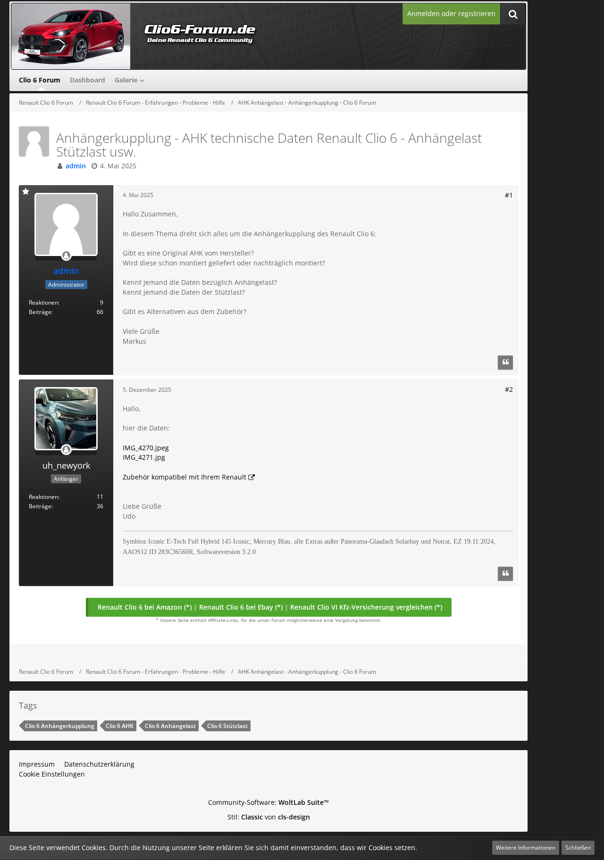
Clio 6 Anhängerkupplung (59, 726)
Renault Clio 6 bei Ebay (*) (241, 607)
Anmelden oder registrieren (451, 13)
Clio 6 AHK (120, 726)
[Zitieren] (505, 363)
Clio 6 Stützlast (227, 726)
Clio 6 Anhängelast (170, 726)
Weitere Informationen (525, 847)
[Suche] (513, 14)
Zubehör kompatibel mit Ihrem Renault (184, 476)
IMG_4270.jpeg (146, 447)
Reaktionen (43, 302)
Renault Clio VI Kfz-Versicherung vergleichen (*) (366, 607)
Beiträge (40, 312)
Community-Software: (268, 802)
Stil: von (268, 816)
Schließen (578, 847)
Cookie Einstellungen (52, 773)
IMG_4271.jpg (144, 457)
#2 (509, 389)
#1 (509, 194)
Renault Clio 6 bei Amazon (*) (145, 607)
